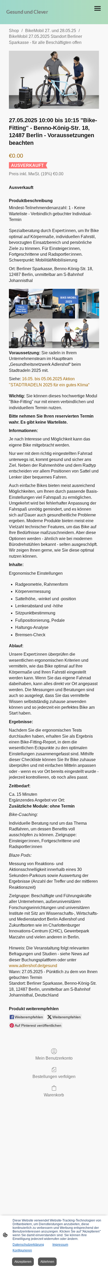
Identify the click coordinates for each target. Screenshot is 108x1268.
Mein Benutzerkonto (54, 1058)
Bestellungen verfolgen (54, 1076)
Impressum (60, 1244)
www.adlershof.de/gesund (33, 965)
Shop (14, 30)
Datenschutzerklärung (28, 1244)
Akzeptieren (22, 1262)
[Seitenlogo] (29, 17)
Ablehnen (47, 1262)
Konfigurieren (22, 1250)
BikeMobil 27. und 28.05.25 (50, 30)
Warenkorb (54, 1095)
